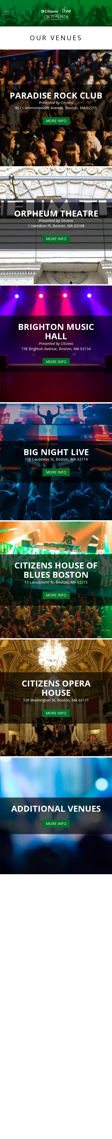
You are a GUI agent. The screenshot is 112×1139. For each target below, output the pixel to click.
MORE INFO (56, 121)
